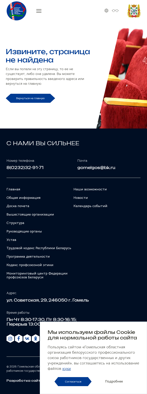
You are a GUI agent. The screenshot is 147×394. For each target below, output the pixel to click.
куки (66, 368)
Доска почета (18, 206)
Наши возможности (90, 189)
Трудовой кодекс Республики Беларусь (39, 248)
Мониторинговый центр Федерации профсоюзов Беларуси (37, 275)
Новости (81, 198)
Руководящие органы (24, 231)
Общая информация (24, 198)
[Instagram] (10, 338)
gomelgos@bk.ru (96, 167)
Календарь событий (90, 206)
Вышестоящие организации (30, 214)
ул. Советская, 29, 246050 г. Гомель (48, 300)
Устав (11, 240)
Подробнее (114, 381)
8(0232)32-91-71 (25, 167)
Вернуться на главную (30, 98)
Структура (15, 223)
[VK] (27, 338)
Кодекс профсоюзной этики (30, 265)
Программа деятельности (28, 256)
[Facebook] (19, 338)
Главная (13, 189)
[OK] (35, 338)
